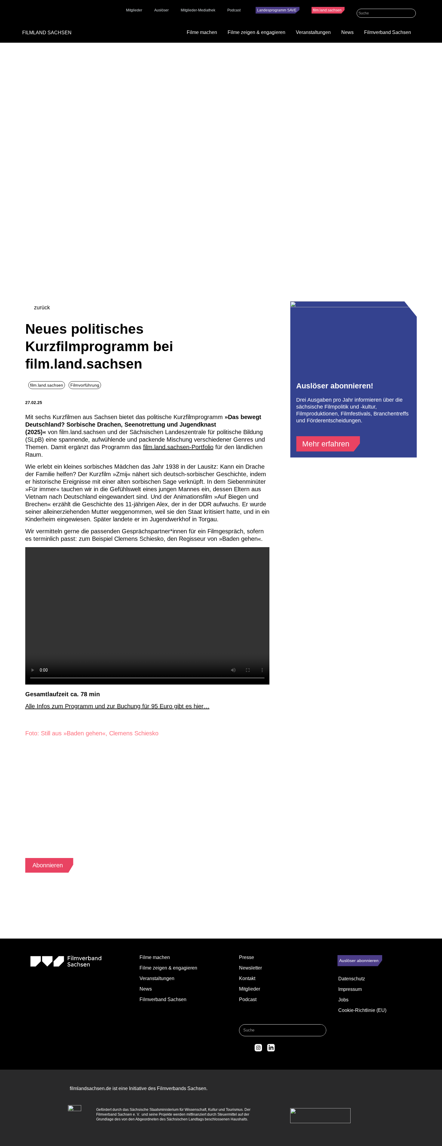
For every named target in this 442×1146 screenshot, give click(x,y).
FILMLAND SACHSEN (47, 32)
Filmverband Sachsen (387, 32)
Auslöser (161, 10)
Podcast (234, 10)
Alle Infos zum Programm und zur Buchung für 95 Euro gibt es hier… (117, 706)
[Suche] (411, 13)
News (347, 32)
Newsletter (250, 967)
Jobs (343, 999)
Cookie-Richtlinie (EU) (362, 1010)
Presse (246, 957)
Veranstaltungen (313, 32)
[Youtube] (283, 1047)
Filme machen (202, 32)
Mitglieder (134, 10)
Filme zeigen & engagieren (256, 32)
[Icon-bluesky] (246, 1047)
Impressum (350, 989)
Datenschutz (351, 978)
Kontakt (247, 978)
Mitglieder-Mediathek (198, 10)
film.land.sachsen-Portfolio (178, 447)
